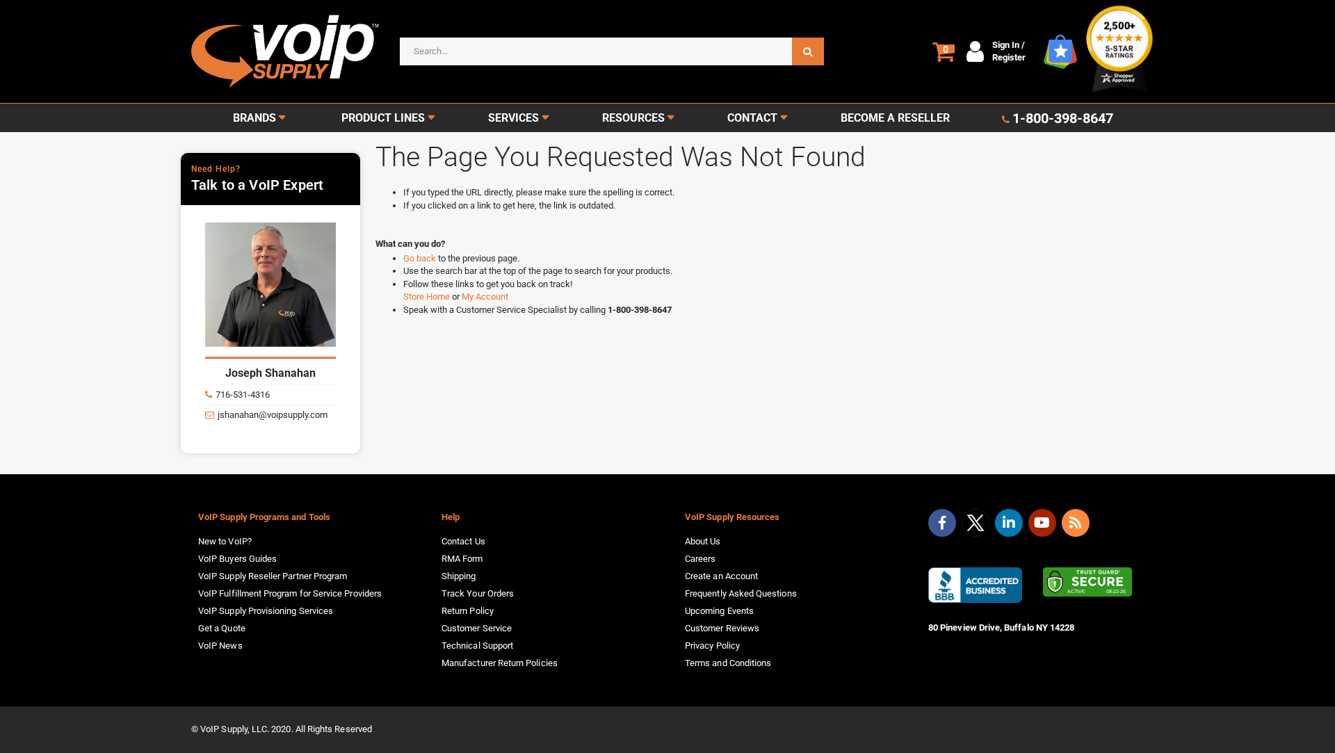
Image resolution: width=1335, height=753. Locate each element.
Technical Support (477, 645)
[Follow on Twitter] (975, 525)
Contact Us (463, 541)
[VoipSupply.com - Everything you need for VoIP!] (285, 51)
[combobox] (612, 51)
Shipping (459, 576)
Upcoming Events (719, 611)
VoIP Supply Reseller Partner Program (272, 576)
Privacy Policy (712, 645)
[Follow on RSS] (1076, 523)
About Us (703, 541)
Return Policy (468, 611)
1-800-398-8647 (1062, 118)
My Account (485, 296)
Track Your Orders (478, 593)
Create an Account (721, 576)
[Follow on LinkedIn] (1009, 523)
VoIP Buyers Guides (237, 558)
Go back (420, 258)
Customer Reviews (722, 628)
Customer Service (477, 628)
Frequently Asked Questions (741, 593)
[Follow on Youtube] (1042, 523)
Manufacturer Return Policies (500, 663)
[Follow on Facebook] (942, 523)
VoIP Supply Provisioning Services (265, 611)
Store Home (427, 296)
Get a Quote (221, 628)
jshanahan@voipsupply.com (272, 415)
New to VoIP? (225, 541)
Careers (700, 558)
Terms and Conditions (728, 663)
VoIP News (220, 645)
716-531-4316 (243, 394)
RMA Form (462, 558)
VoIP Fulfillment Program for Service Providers (290, 593)
